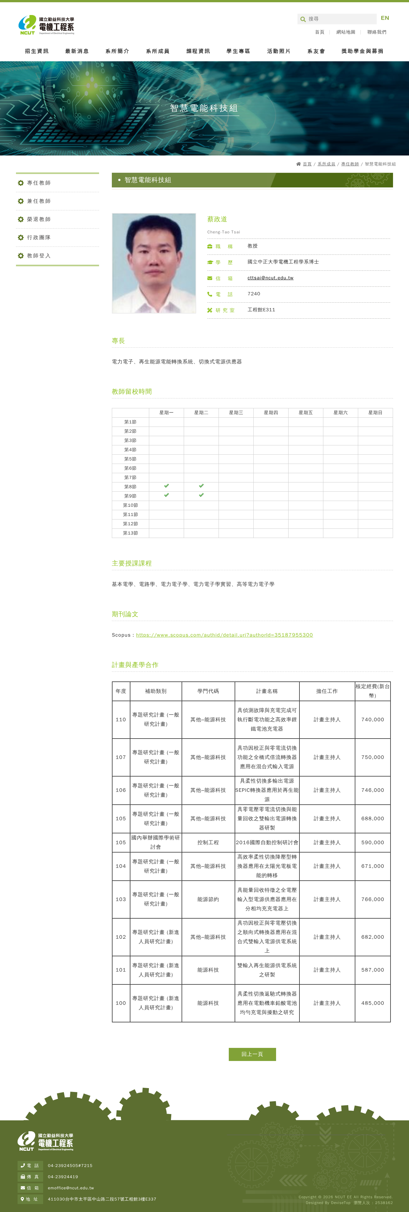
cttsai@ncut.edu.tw (271, 278)
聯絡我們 (377, 32)
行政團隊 (39, 237)
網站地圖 (346, 32)
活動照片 (279, 51)
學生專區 (239, 51)
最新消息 (77, 51)
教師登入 (39, 256)
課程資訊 (198, 51)
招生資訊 (37, 51)
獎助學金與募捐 (363, 51)
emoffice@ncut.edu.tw (71, 1188)
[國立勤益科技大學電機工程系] (45, 1151)
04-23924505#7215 (70, 1165)
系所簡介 (117, 51)
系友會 (316, 51)
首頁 (320, 32)
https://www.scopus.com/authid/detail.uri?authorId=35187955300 (224, 635)
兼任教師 (39, 201)
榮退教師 (39, 219)
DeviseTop (341, 1202)
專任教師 (350, 164)
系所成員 (158, 51)
